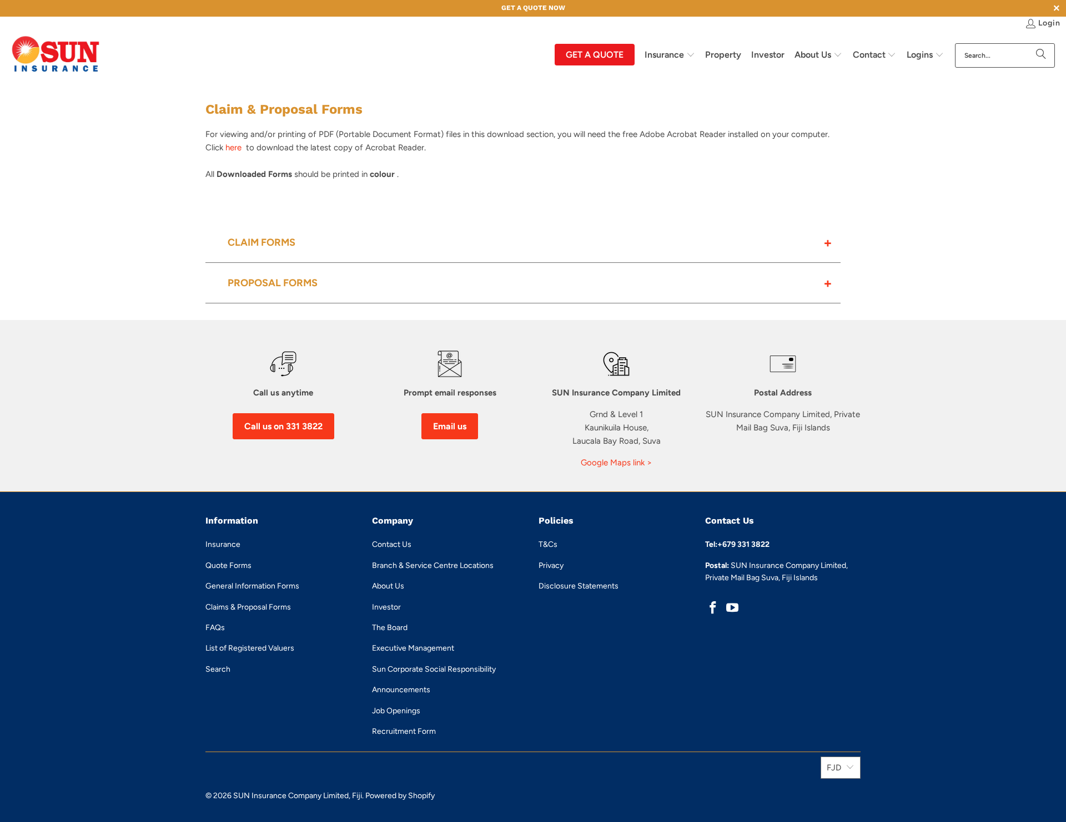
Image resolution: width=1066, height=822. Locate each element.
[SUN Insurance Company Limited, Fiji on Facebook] (713, 608)
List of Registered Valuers (249, 648)
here (234, 148)
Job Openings (396, 711)
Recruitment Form (404, 731)
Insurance (222, 544)
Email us (449, 426)
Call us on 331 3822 (283, 426)
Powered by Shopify (400, 795)
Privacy (551, 565)
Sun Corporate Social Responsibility (434, 669)
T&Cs (548, 544)
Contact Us (391, 544)
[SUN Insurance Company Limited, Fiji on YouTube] (733, 608)
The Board (390, 627)
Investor (386, 607)
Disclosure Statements (579, 586)
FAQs (215, 627)
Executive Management (413, 648)
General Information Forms (252, 586)
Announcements (401, 689)
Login (1049, 23)
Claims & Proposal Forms (248, 607)
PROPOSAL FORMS (273, 283)
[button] (670, 55)
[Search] (1041, 55)
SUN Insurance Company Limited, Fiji (297, 795)
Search (217, 669)
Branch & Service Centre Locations (433, 565)
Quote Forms (228, 565)
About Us (388, 586)
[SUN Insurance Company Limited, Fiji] (55, 55)
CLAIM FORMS (261, 242)
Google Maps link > (616, 463)
